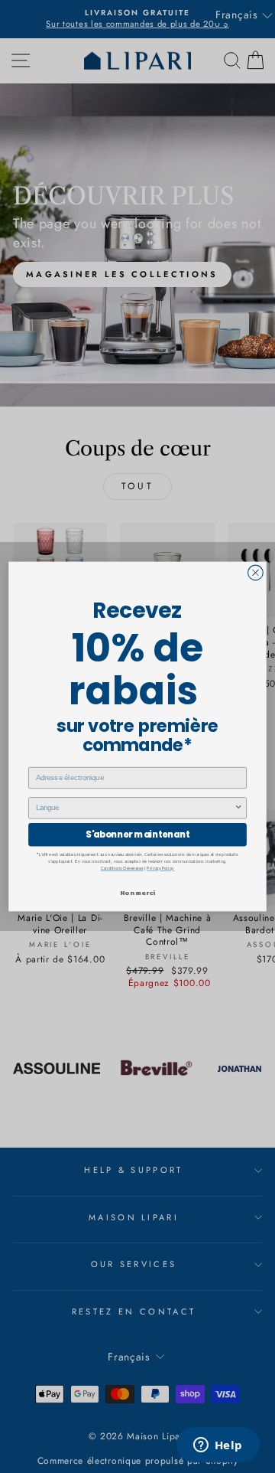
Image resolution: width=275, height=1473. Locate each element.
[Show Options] (239, 808)
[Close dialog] (256, 572)
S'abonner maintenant (137, 834)
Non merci (137, 892)
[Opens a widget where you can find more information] (218, 1446)
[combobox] (135, 808)
